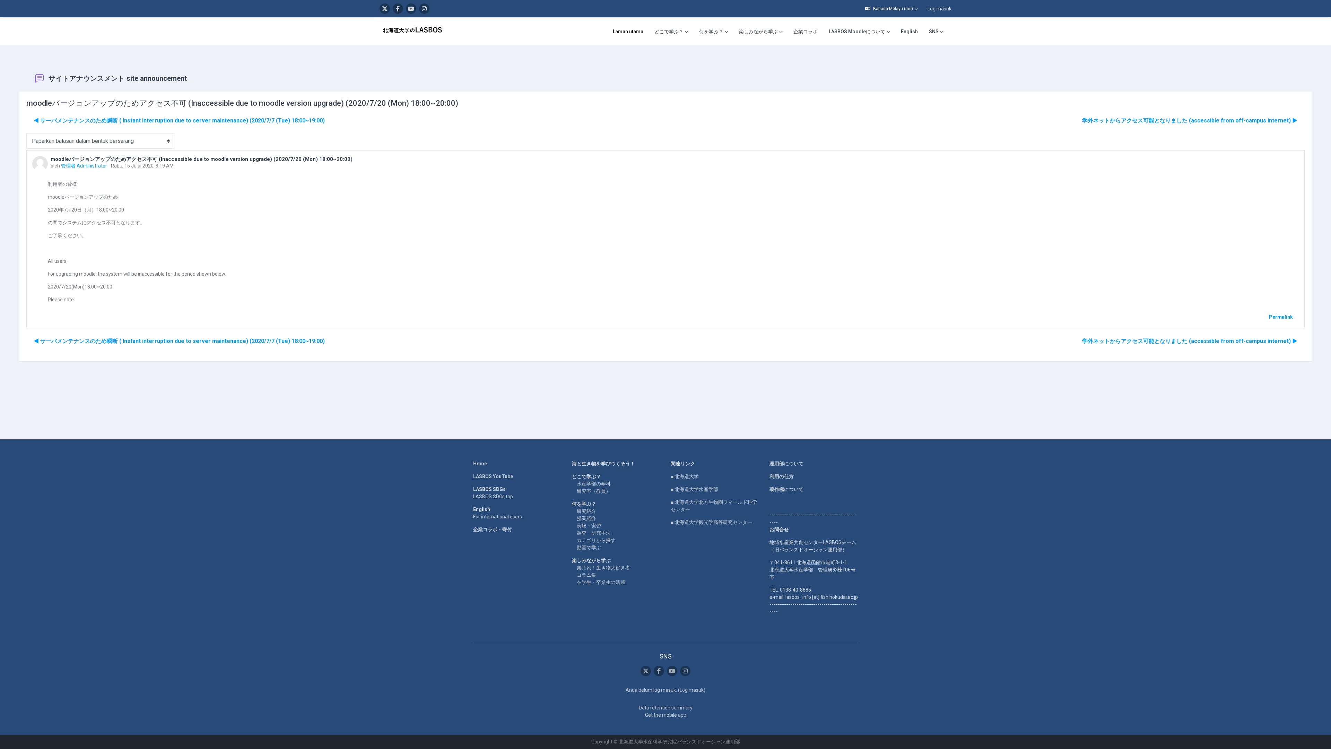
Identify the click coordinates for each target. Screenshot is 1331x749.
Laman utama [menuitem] (628, 31)
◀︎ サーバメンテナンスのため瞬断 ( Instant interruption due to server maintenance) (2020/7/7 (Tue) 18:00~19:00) (179, 120)
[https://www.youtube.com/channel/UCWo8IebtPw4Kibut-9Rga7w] (411, 8)
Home (480, 463)
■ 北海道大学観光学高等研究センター (711, 522)
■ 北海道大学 (685, 476)
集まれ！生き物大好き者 (603, 567)
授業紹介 (586, 518)
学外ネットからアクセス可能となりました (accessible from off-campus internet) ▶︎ (1189, 120)
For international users (497, 516)
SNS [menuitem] (934, 31)
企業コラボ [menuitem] (805, 31)
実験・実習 (589, 525)
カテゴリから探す (596, 540)
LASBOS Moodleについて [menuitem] (857, 31)
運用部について (786, 463)
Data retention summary (666, 708)
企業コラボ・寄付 (492, 529)
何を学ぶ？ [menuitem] (711, 31)
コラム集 (586, 575)
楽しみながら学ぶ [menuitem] (758, 31)
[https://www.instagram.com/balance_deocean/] (424, 8)
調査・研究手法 (594, 533)
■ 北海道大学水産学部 (694, 489)
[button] (891, 8)
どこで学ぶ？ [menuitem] (669, 31)
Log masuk (939, 8)
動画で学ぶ (589, 547)
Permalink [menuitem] (1281, 317)
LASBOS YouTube (493, 476)
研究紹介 (586, 511)
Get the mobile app (665, 715)
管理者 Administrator (84, 166)
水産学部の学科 (594, 484)
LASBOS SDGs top (493, 496)
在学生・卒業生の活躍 (601, 582)
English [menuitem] (909, 31)
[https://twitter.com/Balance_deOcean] (385, 8)
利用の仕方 (781, 476)
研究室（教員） (594, 491)
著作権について (786, 489)
